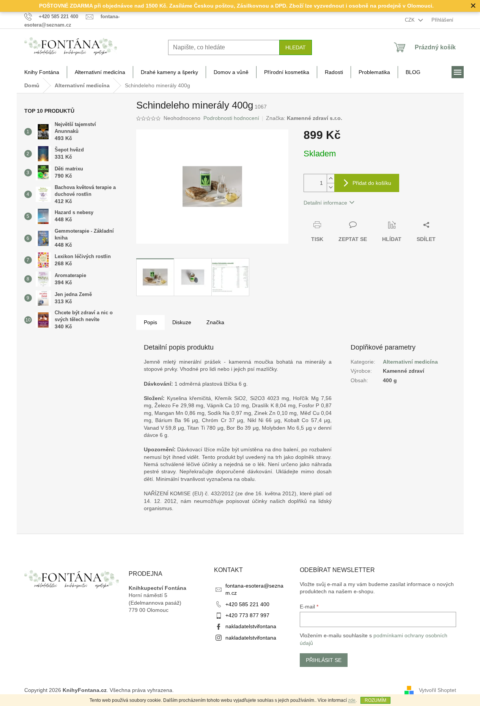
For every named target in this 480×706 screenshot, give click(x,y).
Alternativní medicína (410, 362)
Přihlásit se (324, 660)
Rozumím (375, 700)
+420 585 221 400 (247, 604)
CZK (410, 20)
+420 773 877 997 (247, 615)
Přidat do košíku (372, 183)
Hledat (295, 47)
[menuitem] (42, 72)
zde (352, 700)
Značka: (304, 118)
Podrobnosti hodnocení (231, 118)
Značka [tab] (215, 322)
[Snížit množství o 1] (330, 187)
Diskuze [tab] (181, 322)
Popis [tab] (150, 322)
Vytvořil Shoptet (437, 690)
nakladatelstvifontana (250, 626)
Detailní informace (325, 203)
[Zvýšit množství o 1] (330, 178)
